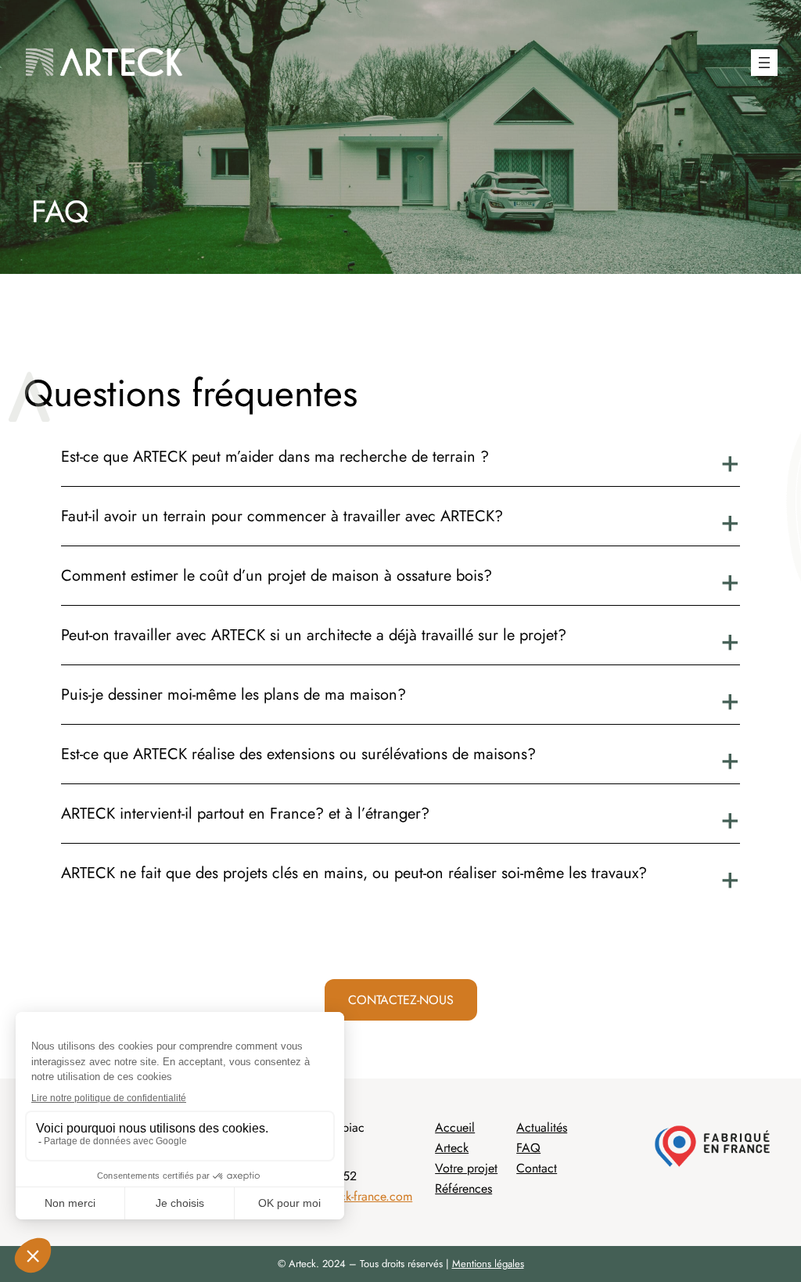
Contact (536, 1168)
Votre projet (466, 1168)
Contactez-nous (401, 1000)
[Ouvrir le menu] (764, 62)
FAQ (528, 1148)
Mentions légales (488, 1263)
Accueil (455, 1127)
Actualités (541, 1127)
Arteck (452, 1148)
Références (463, 1188)
